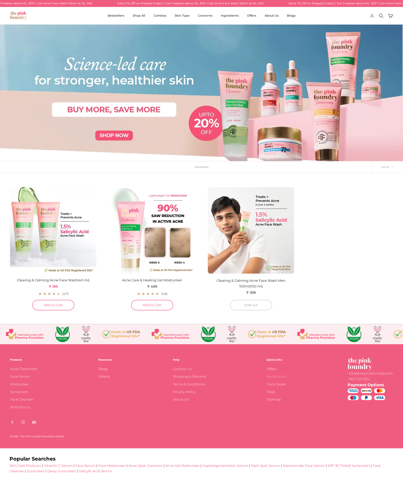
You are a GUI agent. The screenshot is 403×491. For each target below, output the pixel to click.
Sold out (251, 305)
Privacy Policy (184, 392)
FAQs (271, 392)
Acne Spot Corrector (145, 466)
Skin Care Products (25, 466)
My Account (277, 377)
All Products (20, 407)
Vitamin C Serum (58, 466)
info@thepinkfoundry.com (370, 373)
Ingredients (230, 15)
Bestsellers (116, 15)
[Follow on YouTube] (34, 422)
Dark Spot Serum (265, 466)
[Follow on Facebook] (12, 422)
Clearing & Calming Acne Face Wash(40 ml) (53, 280)
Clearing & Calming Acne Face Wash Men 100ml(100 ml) (251, 283)
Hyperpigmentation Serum (225, 466)
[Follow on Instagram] (23, 422)
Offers (251, 15)
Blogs (291, 15)
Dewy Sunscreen (61, 471)
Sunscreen (19, 392)
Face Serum (20, 377)
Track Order (276, 384)
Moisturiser (19, 384)
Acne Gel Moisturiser (182, 466)
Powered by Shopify (52, 436)
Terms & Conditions (189, 384)
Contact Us (182, 369)
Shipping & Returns (189, 377)
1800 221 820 (358, 379)
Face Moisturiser (112, 466)
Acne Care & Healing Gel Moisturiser (152, 280)
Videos (104, 377)
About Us (272, 15)
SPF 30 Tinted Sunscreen (349, 466)
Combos (160, 15)
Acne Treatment (24, 369)
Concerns (205, 15)
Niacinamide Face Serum (304, 466)
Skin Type (182, 15)
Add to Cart (59, 305)
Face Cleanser (21, 399)
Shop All (139, 15)
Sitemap (274, 399)
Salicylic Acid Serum (95, 471)
